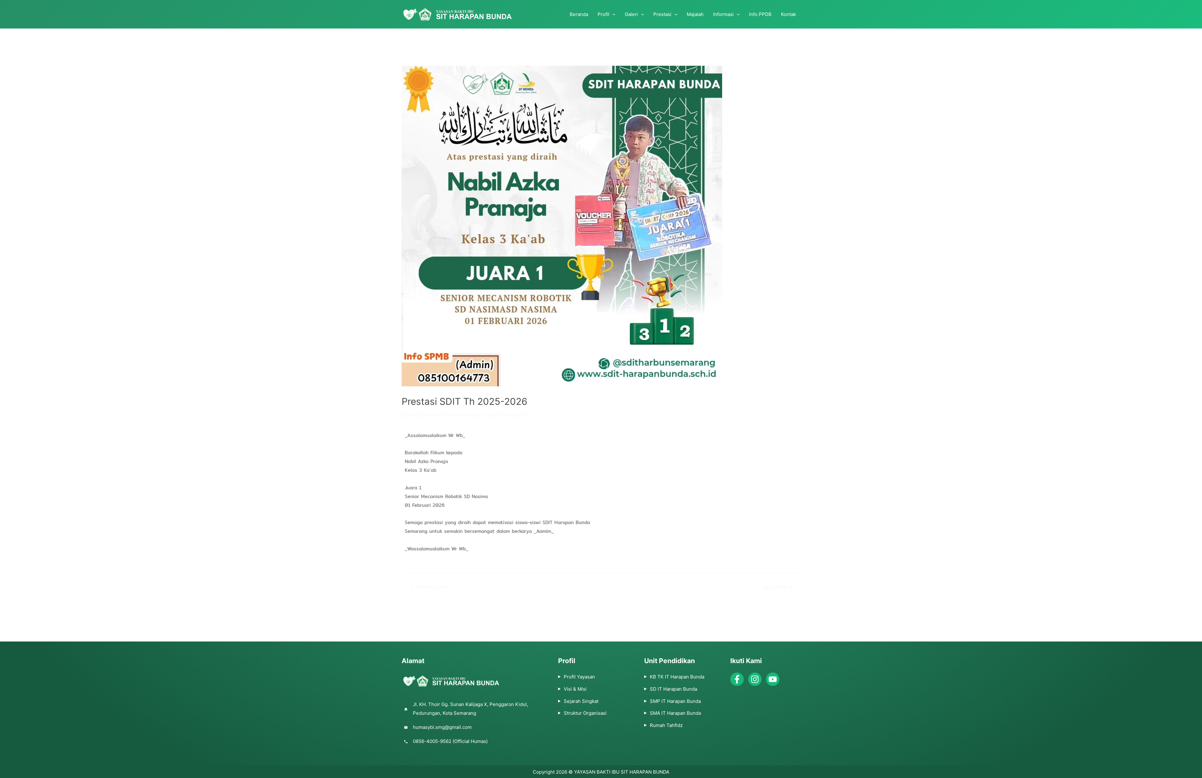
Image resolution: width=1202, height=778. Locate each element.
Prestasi (662, 14)
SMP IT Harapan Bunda (675, 701)
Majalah (695, 14)
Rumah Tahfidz (666, 725)
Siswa (489, 415)
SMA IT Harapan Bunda (675, 713)
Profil (603, 14)
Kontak (788, 14)
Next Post (778, 587)
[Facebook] (737, 679)
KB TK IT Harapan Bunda (677, 677)
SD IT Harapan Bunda (673, 689)
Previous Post (428, 587)
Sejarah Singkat (581, 701)
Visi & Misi (575, 689)
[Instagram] (755, 679)
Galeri (631, 14)
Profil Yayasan (579, 677)
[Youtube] (772, 679)
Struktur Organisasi (585, 713)
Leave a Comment (421, 415)
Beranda (579, 14)
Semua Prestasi (462, 415)
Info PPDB (760, 14)
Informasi (723, 14)
